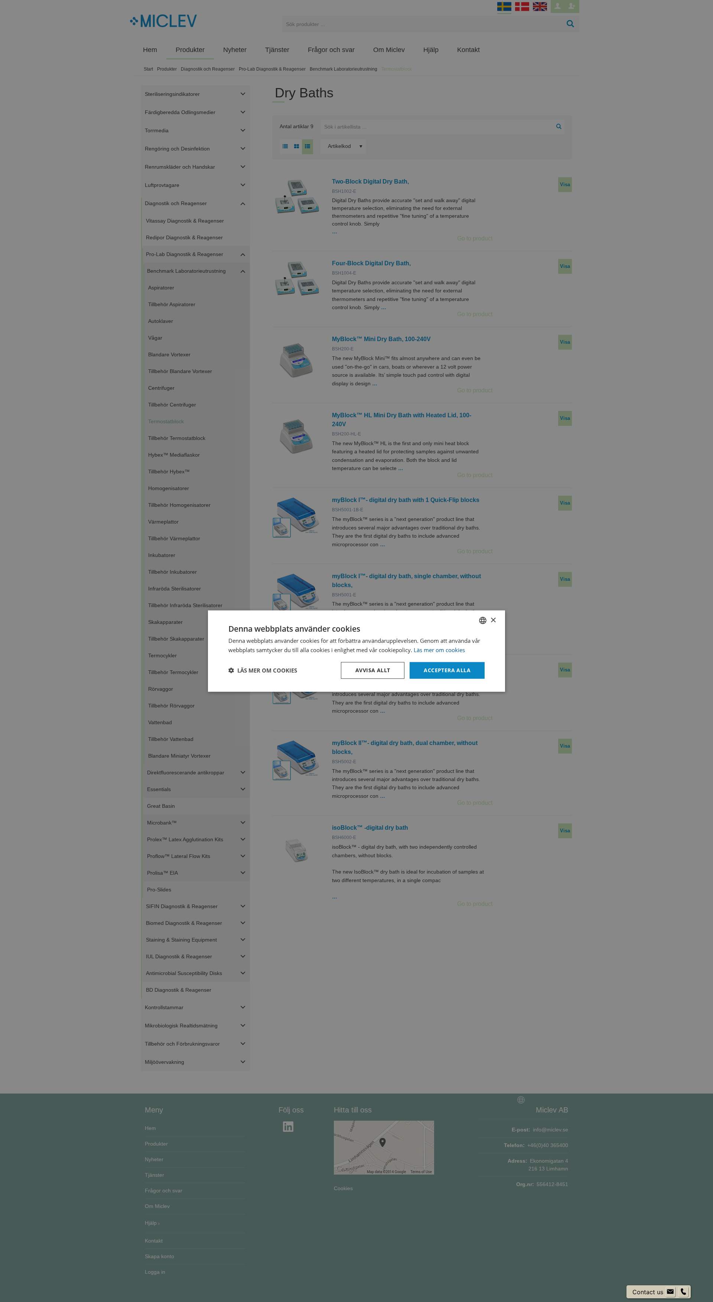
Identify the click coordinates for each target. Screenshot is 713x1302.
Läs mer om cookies (439, 650)
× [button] (493, 620)
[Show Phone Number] (683, 1292)
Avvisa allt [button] (372, 670)
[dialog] (356, 651)
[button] (262, 670)
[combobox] (482, 620)
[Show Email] (670, 1292)
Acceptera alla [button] (447, 670)
